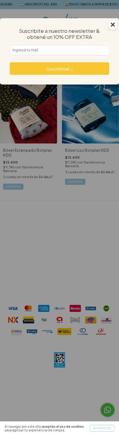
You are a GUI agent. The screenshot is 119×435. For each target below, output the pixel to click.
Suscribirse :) (59, 68)
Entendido (102, 428)
